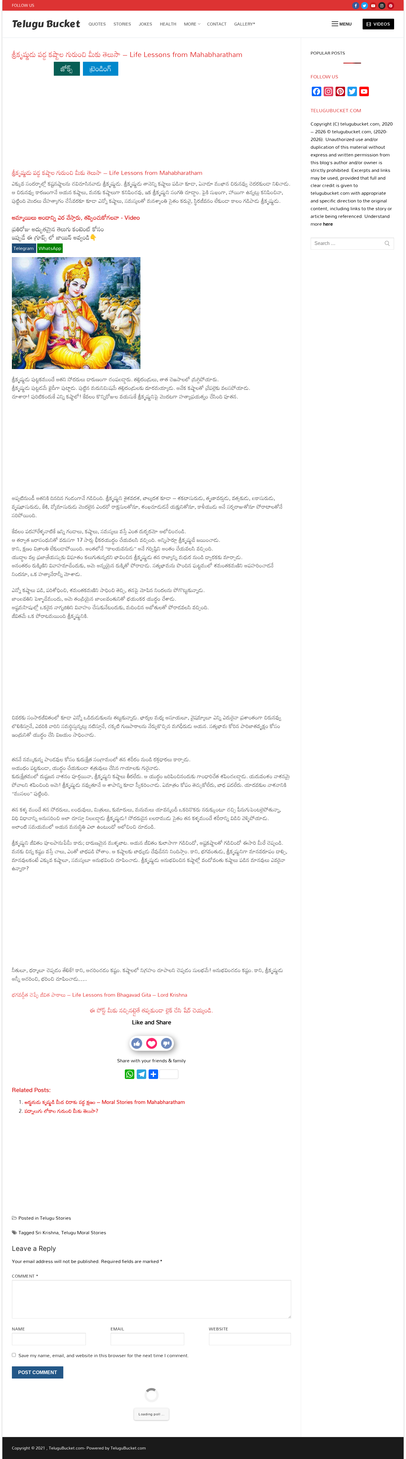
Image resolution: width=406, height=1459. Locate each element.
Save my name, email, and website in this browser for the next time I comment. (103, 1355)
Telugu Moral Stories (83, 1232)
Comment (25, 1276)
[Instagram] (381, 5)
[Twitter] (364, 5)
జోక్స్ (67, 68)
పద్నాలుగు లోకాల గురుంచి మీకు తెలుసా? (61, 1111)
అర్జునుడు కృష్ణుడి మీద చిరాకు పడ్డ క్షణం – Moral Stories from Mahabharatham (105, 1102)
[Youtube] (373, 5)
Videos (381, 24)
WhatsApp (50, 248)
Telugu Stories (55, 1218)
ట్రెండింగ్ (100, 68)
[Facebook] (355, 5)
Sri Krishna (47, 1232)
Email (118, 1329)
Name (18, 1329)
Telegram (24, 248)
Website (219, 1329)
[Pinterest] (390, 5)
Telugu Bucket (46, 24)
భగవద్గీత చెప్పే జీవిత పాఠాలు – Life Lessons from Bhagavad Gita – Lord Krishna (99, 994)
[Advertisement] (151, 125)
